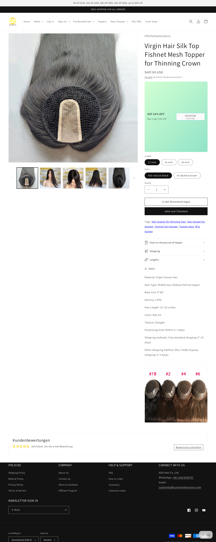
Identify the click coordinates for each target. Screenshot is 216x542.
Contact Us (65, 478)
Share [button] (151, 268)
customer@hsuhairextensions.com (180, 487)
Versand (148, 77)
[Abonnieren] (65, 510)
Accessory (114, 484)
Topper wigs (186, 226)
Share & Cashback (68, 484)
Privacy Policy (15, 484)
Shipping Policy (16, 472)
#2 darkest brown (187, 175)
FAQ (111, 472)
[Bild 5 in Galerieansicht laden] (119, 178)
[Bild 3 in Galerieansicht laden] (73, 178)
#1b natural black (158, 175)
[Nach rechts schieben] (134, 178)
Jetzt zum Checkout (176, 211)
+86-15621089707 (183, 477)
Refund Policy (15, 478)
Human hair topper (166, 226)
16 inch (185, 162)
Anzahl (148, 183)
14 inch (169, 162)
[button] (38, 21)
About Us (64, 472)
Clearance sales (117, 490)
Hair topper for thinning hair (169, 221)
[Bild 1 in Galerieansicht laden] (27, 178)
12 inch (152, 162)
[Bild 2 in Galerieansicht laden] (50, 178)
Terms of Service (17, 490)
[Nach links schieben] (12, 178)
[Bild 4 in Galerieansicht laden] (96, 178)
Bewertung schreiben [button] (188, 447)
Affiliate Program (68, 490)
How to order (116, 478)
